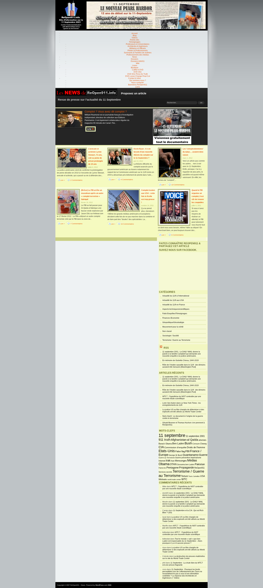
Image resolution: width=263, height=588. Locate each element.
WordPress (99, 585)
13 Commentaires (177, 185)
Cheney (203, 444)
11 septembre (172, 435)
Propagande (186, 467)
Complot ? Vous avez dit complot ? (106, 111)
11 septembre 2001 (195, 436)
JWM (109, 585)
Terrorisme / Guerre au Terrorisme (176, 340)
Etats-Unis (167, 451)
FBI (187, 451)
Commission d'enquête (175, 447)
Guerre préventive (182, 458)
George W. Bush (175, 455)
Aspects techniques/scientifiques (175, 309)
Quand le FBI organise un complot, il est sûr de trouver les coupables (198, 196)
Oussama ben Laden (185, 464)
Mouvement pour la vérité (172, 327)
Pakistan (200, 464)
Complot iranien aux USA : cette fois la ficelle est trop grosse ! (148, 196)
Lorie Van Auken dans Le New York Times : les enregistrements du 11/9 (181, 404)
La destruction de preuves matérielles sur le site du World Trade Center (183, 557)
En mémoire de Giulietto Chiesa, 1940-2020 (180, 360)
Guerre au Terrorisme (167, 458)
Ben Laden (178, 443)
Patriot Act (162, 468)
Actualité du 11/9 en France (173, 305)
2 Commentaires (76, 180)
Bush (188, 443)
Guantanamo (190, 454)
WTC (184, 479)
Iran (173, 460)
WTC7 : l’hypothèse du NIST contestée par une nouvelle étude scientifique (181, 397)
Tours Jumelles (194, 476)
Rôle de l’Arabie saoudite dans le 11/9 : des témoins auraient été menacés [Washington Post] (183, 366)
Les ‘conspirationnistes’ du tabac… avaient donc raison (193, 152)
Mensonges (181, 460)
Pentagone (173, 467)
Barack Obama (165, 444)
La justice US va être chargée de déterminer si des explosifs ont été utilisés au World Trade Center (183, 410)
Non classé (167, 331)
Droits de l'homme (196, 447)
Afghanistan (179, 439)
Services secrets (165, 472)
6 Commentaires (177, 235)
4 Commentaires (127, 179)
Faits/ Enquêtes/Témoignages (174, 313)
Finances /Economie (170, 318)
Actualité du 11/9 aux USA (173, 300)
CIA (161, 447)
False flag (180, 451)
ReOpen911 (199, 468)
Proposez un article (133, 93)
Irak (168, 460)
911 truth (164, 439)
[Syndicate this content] (161, 348)
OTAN (173, 464)
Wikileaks (163, 479)
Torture (184, 476)
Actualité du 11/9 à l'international (175, 296)
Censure (196, 444)
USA (202, 476)
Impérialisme (196, 458)
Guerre (203, 454)
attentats (202, 440)
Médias (192, 460)
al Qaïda (192, 439)
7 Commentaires (76, 224)
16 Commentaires (127, 224)
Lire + (63, 180)
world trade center (174, 479)
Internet (162, 461)
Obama (164, 464)
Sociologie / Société (170, 336)
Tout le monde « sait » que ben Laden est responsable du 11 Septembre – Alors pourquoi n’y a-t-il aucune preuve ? (182, 541)
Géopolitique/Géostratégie (173, 322)
